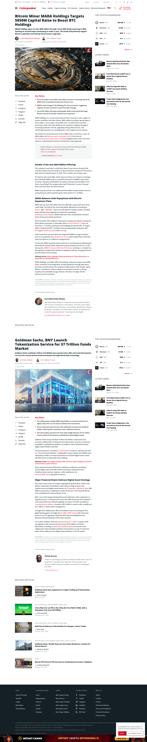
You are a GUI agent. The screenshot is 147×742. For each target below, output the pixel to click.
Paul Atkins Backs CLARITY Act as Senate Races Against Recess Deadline (118, 76)
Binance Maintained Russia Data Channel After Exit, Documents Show (118, 63)
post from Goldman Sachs (63, 526)
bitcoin (37, 210)
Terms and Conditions (103, 709)
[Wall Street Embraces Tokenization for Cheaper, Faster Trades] (23, 628)
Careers (98, 702)
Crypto (18, 702)
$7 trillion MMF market (68, 513)
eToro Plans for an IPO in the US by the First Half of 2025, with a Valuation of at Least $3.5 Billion (61, 609)
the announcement (42, 139)
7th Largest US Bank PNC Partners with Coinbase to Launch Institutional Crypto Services (63, 463)
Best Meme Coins (62, 709)
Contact (96, 2)
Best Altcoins (60, 698)
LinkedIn (21, 119)
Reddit (20, 115)
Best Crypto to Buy (62, 695)
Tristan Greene (27, 360)
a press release (64, 451)
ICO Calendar (72, 8)
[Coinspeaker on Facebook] (116, 2)
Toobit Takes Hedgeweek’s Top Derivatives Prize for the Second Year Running (118, 101)
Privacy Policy (100, 715)
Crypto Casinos (84, 8)
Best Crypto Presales (63, 702)
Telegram (21, 112)
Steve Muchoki (42, 613)
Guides (50, 8)
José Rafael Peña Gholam (31, 38)
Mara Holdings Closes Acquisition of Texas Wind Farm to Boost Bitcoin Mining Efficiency (62, 257)
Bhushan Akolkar (43, 649)
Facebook (21, 101)
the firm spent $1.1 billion (76, 223)
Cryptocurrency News (42, 292)
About (87, 2)
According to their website (44, 215)
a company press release (44, 504)
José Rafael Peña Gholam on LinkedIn (57, 315)
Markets (18, 698)
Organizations (40, 698)
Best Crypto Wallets (62, 712)
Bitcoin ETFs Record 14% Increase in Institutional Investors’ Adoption (63, 662)
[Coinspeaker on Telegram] (124, 2)
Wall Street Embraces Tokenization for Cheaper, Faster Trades (60, 626)
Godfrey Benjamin (43, 665)
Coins (38, 695)
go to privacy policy (134, 733)
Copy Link (21, 122)
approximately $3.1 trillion (67, 522)
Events (38, 705)
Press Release (20, 709)
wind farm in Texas (61, 237)
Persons (38, 702)
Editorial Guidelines (102, 705)
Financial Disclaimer (103, 712)
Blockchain (19, 705)
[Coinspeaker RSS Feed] (131, 2)
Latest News (102, 54)
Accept (122, 733)
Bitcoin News (39, 641)
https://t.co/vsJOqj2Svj (48, 152)
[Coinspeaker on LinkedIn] (127, 2)
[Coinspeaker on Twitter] (120, 2)
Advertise (106, 2)
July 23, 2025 (57, 156)
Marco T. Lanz (56, 38)
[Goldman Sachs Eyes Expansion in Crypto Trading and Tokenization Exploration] (23, 592)
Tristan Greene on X (51, 570)
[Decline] (142, 724)
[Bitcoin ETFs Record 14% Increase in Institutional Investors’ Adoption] (23, 664)
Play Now (122, 738)
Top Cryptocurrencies (107, 15)
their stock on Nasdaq (58, 139)
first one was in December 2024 (59, 136)
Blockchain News (41, 605)
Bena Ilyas (40, 629)
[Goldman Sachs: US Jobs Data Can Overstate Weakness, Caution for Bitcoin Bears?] (23, 646)
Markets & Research (98, 8)
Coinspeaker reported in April (77, 488)
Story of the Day (70, 641)
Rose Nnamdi (41, 595)
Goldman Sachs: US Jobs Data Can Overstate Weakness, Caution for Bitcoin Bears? (62, 645)
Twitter (20, 105)
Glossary (39, 712)
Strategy (63, 230)
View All (127, 49)
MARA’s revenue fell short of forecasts (58, 248)
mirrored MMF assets (42, 474)
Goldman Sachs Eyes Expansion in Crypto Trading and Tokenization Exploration (62, 591)
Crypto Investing (60, 8)
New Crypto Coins (62, 705)
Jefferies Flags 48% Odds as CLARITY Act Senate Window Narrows (116, 89)
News (44, 8)
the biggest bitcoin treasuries (45, 230)
